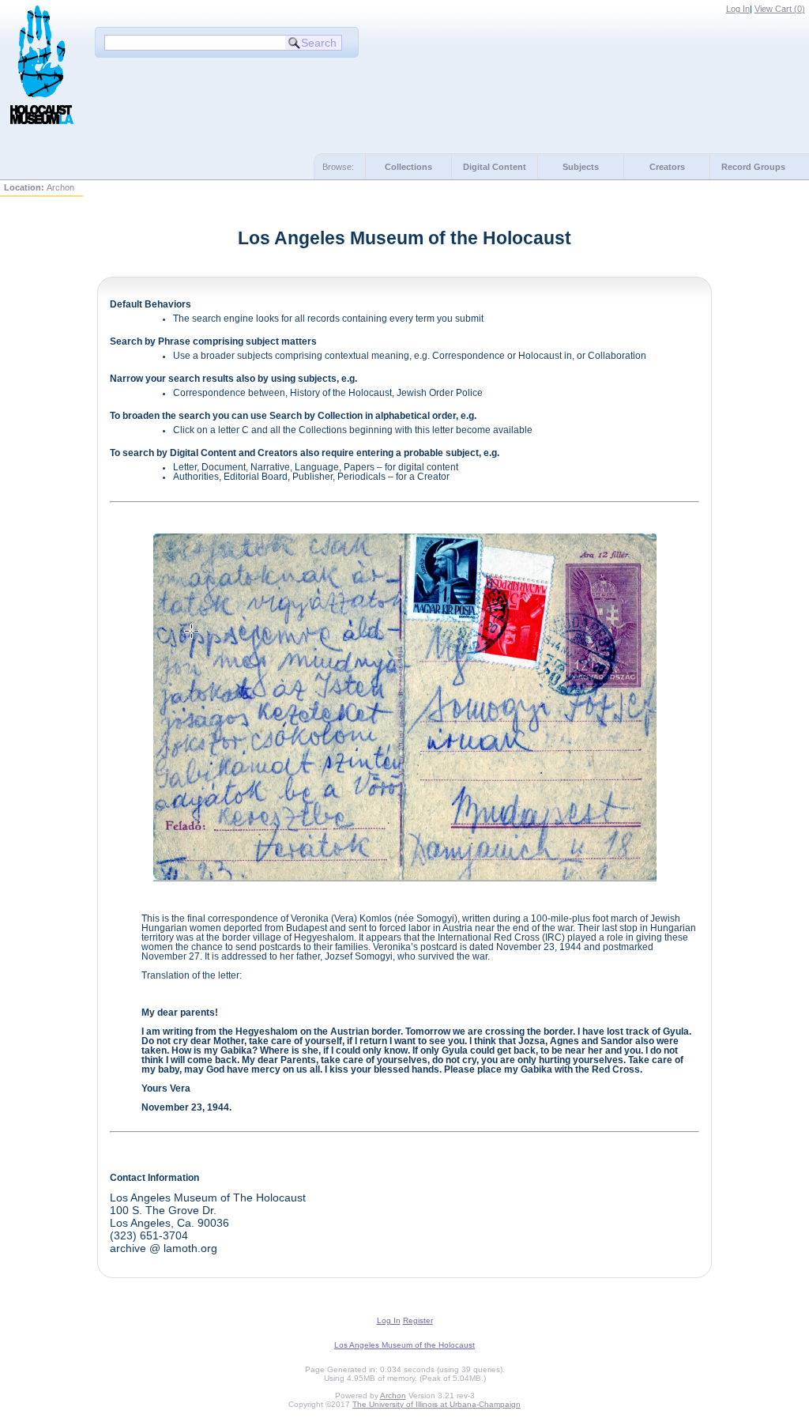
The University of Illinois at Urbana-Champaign (436, 1404)
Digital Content (494, 167)
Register (418, 1320)
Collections (408, 167)
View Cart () (779, 8)
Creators (667, 167)
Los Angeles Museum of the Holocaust (404, 1345)
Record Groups (753, 167)
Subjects (581, 167)
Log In (738, 8)
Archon (393, 1395)
